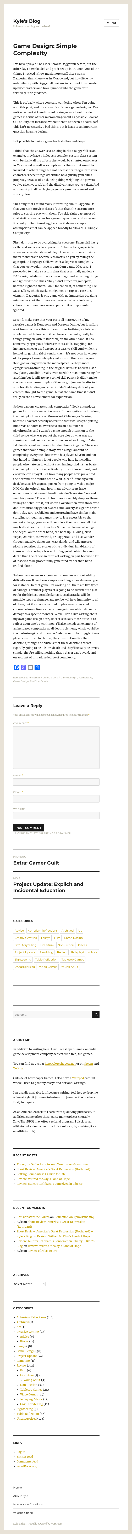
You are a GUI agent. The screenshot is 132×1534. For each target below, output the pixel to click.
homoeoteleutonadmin (26, 677)
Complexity (85, 677)
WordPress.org (27, 1466)
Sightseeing (23, 959)
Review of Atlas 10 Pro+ (43, 1250)
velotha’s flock (23, 1513)
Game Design (68, 677)
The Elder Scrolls (39, 681)
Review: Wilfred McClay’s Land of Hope (43, 1179)
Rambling (46, 952)
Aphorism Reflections (43, 930)
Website (19, 809)
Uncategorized (25, 966)
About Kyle (20, 1496)
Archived (68, 930)
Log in (21, 1452)
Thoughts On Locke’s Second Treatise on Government (54, 1164)
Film (57, 937)
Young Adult (69, 966)
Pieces (82, 945)
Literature (47, 945)
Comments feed (27, 1461)
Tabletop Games (73, 959)
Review (62, 952)
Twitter (18, 1068)
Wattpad (78, 1078)
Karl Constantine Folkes (33, 1217)
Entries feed (25, 1456)
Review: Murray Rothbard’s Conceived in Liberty (49, 1183)
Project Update (25, 952)
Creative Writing (26, 937)
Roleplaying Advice (84, 952)
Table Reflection (46, 959)
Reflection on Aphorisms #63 (74, 1217)
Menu (111, 23)
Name (18, 775)
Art (80, 930)
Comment (21, 723)
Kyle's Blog (27, 21)
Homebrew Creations (28, 1504)
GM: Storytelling (25, 945)
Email (18, 792)
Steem (88, 1063)
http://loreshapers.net (60, 1063)
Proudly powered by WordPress (46, 1523)
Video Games (48, 966)
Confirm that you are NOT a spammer (44, 833)
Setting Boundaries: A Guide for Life (41, 1174)
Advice (19, 930)
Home (17, 1487)
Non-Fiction (66, 945)
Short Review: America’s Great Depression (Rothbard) (53, 1169)
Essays (45, 937)
